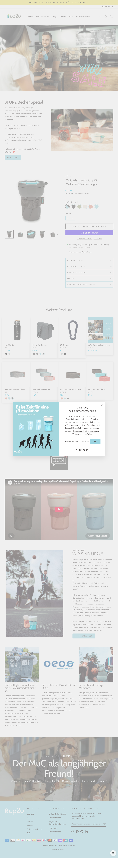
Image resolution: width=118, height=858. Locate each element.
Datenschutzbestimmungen (84, 431)
